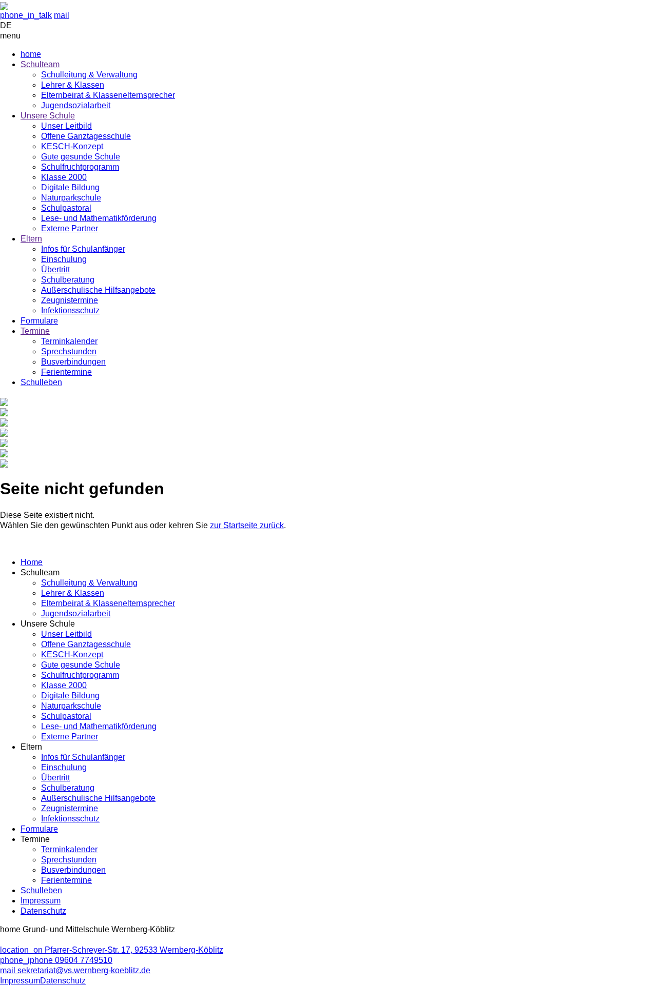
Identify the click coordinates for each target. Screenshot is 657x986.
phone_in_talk (26, 15)
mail (61, 15)
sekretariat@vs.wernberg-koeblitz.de (75, 970)
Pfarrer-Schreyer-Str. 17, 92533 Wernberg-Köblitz (111, 949)
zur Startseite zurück (247, 525)
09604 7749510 (56, 960)
